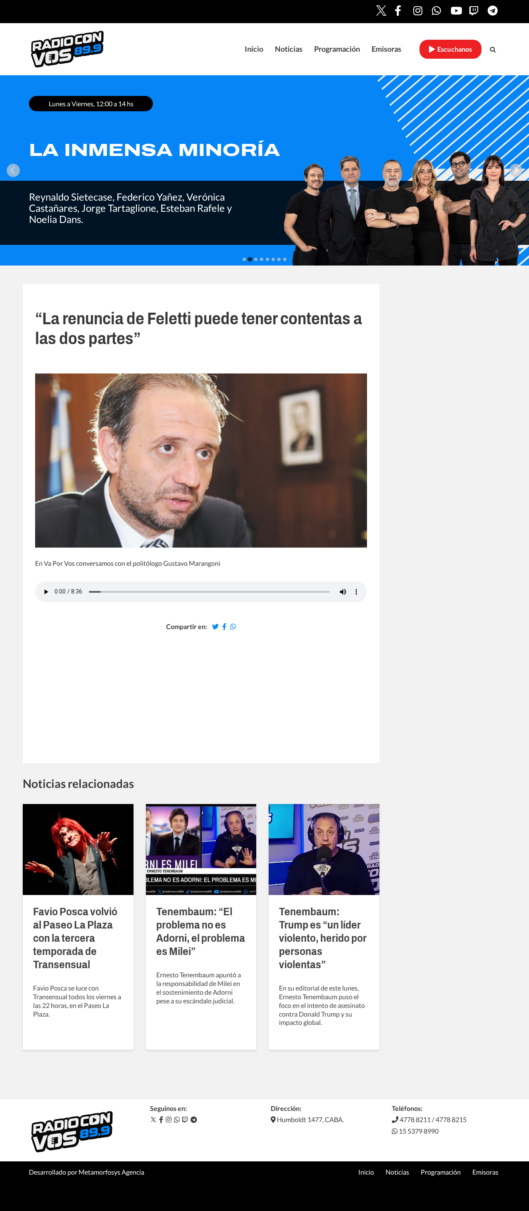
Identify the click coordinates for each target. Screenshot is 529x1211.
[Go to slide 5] (267, 259)
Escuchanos (453, 49)
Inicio (254, 49)
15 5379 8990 (418, 1131)
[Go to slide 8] (284, 259)
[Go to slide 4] (261, 259)
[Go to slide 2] (250, 259)
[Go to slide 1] (244, 259)
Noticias (289, 49)
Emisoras (386, 49)
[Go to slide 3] (255, 259)
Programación (337, 49)
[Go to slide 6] (273, 259)
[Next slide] (515, 170)
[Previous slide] (13, 170)
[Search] (493, 49)
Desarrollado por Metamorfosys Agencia (86, 1172)
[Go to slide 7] (279, 259)
